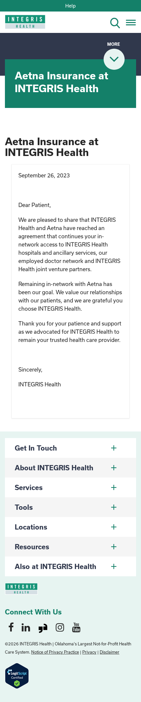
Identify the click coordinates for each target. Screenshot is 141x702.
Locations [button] (31, 527)
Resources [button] (32, 547)
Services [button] (29, 487)
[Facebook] (11, 627)
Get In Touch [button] (36, 448)
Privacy (89, 652)
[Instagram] (60, 627)
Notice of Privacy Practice (55, 652)
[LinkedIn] (26, 627)
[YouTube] (76, 627)
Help (70, 6)
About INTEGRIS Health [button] (54, 468)
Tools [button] (24, 507)
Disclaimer (109, 652)
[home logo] (20, 24)
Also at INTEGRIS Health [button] (55, 566)
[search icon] (118, 22)
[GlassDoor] (43, 627)
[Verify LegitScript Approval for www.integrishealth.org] (17, 675)
